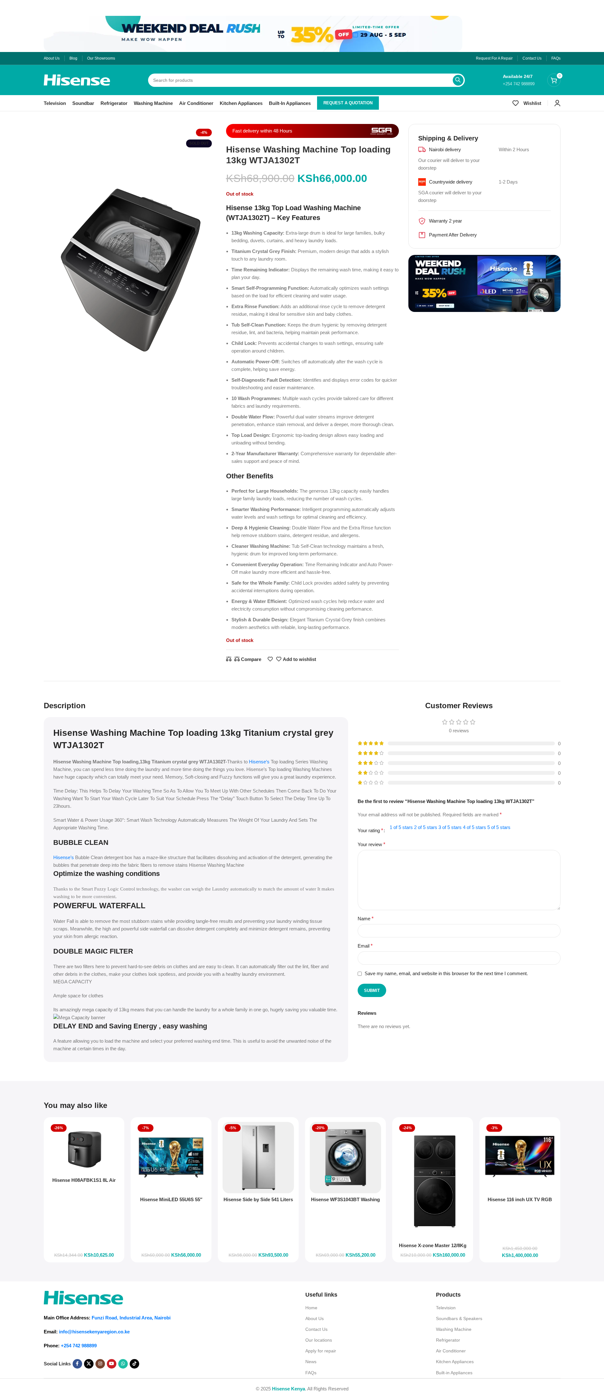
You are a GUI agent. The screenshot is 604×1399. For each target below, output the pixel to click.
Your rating (370, 830)
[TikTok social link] (134, 1364)
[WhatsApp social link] (123, 1364)
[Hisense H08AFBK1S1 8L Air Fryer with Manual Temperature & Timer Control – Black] (84, 1148)
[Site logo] (77, 79)
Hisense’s (63, 857)
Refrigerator (448, 1340)
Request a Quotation (348, 102)
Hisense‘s (259, 761)
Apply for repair (320, 1350)
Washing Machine (453, 1329)
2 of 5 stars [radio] (425, 827)
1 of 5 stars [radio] (401, 827)
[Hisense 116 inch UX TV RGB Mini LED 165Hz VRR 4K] (519, 1157)
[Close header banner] (8, 8)
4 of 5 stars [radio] (474, 827)
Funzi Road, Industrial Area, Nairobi (131, 1317)
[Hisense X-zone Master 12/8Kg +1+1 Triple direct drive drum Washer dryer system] (432, 1180)
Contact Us (316, 1329)
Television (446, 1307)
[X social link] (89, 1364)
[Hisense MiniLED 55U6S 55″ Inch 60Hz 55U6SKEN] (171, 1157)
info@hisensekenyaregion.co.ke (94, 1331)
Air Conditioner (451, 1350)
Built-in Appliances (454, 1372)
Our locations (318, 1340)
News (310, 1361)
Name (365, 918)
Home (311, 1307)
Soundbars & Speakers (459, 1318)
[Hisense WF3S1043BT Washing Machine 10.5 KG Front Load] (345, 1157)
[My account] (557, 103)
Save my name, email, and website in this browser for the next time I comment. (446, 973)
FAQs (310, 1372)
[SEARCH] (458, 80)
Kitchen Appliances (455, 1361)
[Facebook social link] (77, 1364)
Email (365, 946)
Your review (371, 844)
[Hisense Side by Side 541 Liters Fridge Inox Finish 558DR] (258, 1157)
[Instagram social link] (100, 1364)
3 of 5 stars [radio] (450, 827)
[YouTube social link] (111, 1364)
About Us (314, 1318)
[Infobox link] (519, 80)
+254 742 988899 (79, 1345)
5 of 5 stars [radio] (498, 827)
